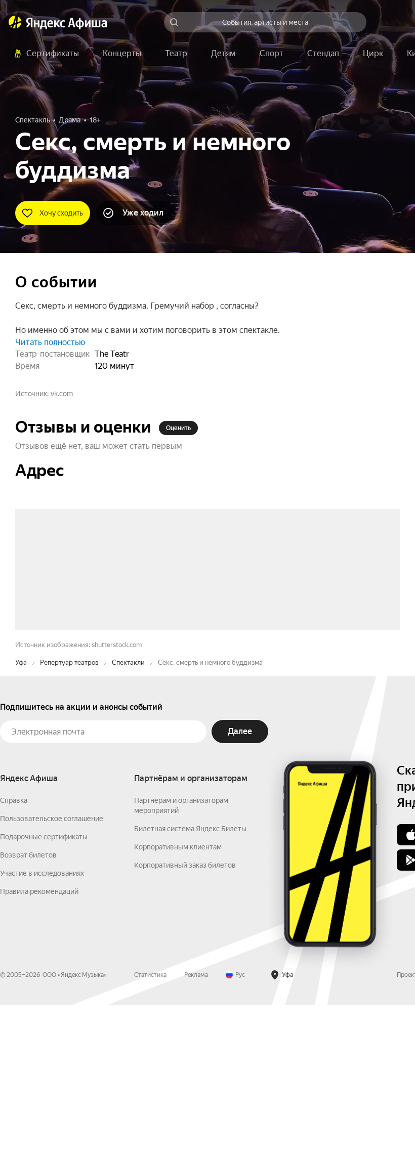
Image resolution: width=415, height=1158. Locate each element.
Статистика (150, 1128)
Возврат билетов (28, 1008)
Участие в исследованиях (42, 1026)
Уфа (21, 816)
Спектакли (128, 816)
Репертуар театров (69, 816)
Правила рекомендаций (39, 1045)
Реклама (196, 1128)
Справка (13, 954)
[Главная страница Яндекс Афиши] (15, 22)
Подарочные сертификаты (44, 990)
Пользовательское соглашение (51, 972)
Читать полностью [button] (50, 342)
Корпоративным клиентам (178, 1000)
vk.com (62, 394)
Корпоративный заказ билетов (185, 1018)
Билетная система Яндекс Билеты (190, 982)
